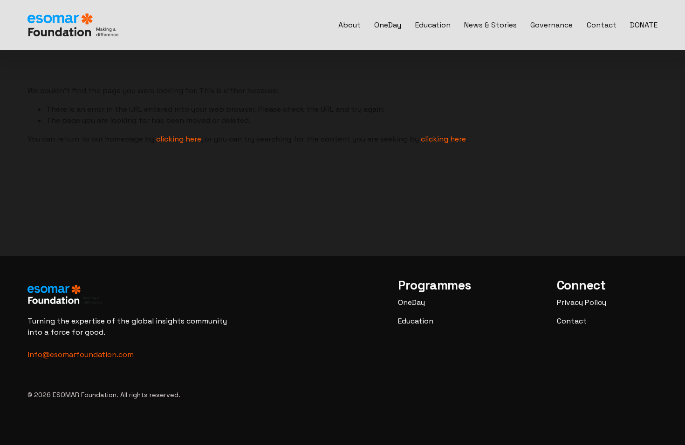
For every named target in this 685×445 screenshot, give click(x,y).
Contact (601, 25)
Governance (551, 25)
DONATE (644, 25)
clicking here (178, 139)
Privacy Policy (581, 302)
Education (433, 25)
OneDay (387, 25)
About (349, 25)
